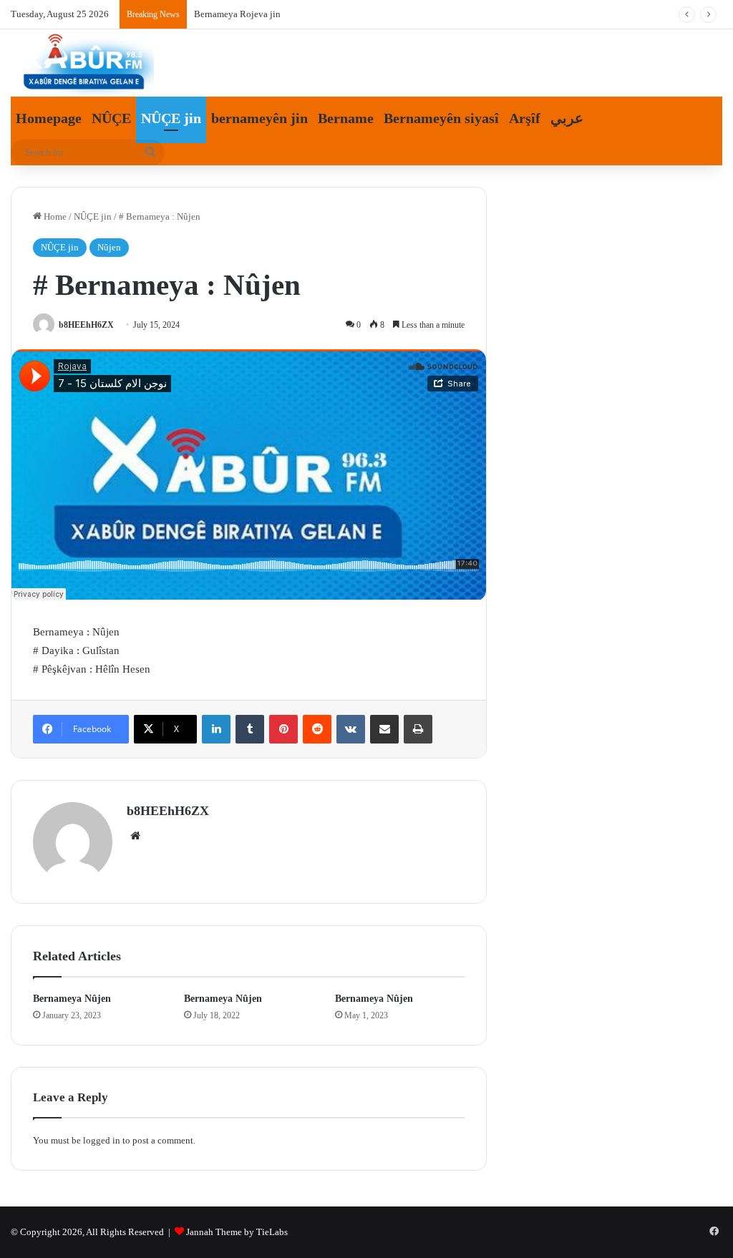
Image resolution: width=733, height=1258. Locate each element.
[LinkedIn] (216, 729)
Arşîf (524, 118)
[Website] (135, 835)
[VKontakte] (350, 729)
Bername (346, 118)
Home (54, 216)
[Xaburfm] (82, 63)
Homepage (49, 118)
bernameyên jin (259, 118)
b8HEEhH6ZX (86, 325)
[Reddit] (317, 729)
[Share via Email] (384, 729)
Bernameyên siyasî (441, 118)
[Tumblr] (250, 729)
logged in (101, 1140)
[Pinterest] (283, 729)
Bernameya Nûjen (72, 998)
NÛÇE (111, 118)
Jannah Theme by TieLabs (237, 1232)
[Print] (418, 729)
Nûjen (109, 247)
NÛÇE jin (171, 118)
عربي (566, 118)
